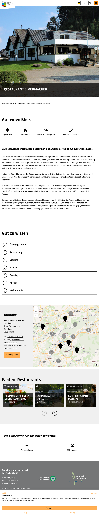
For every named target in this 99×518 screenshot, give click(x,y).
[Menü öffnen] (96, 3)
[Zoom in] (36, 308)
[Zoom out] (36, 311)
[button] (12, 355)
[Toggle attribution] (96, 365)
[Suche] (90, 3)
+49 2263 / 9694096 (70, 134)
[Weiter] (54, 413)
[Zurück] (44, 413)
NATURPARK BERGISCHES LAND (19, 103)
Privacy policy (93, 493)
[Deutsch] (79, 3)
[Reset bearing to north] (36, 315)
